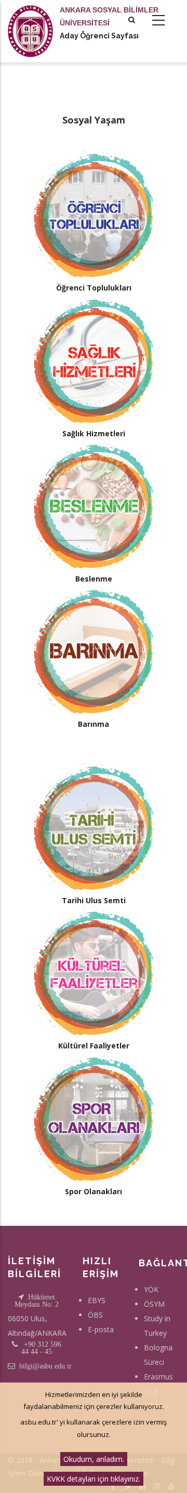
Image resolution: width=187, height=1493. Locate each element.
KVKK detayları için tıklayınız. (93, 1479)
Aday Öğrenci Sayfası (99, 36)
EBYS (96, 1300)
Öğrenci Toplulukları (93, 288)
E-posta (101, 1329)
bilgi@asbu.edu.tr (45, 1366)
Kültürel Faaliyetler (93, 1045)
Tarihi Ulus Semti (94, 900)
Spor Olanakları (93, 1191)
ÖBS (95, 1315)
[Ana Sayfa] (30, 21)
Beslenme (93, 579)
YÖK (151, 1289)
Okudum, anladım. (93, 1459)
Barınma (93, 724)
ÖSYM (154, 1304)
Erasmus (158, 1376)
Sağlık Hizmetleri (93, 433)
